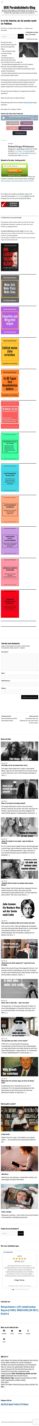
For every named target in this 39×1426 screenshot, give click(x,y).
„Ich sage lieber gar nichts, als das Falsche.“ (14, 1041)
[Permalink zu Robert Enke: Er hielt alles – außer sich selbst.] (19, 998)
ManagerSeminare (8, 1306)
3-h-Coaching (20, 196)
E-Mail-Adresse (6, 681)
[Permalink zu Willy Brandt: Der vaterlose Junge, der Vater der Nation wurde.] (19, 1076)
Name (3, 673)
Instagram (4, 1333)
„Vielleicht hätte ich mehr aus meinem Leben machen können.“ (17, 884)
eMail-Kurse (32, 153)
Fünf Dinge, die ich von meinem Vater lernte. (14, 765)
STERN (12, 1310)
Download (13, 128)
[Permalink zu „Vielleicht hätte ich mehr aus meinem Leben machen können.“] (19, 878)
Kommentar (5, 652)
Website (3, 688)
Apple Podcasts (13, 123)
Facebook (28, 1333)
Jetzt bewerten (27, 123)
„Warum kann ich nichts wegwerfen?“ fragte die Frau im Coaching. (18, 964)
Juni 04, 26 (4, 921)
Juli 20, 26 (4, 839)
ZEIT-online (22, 1306)
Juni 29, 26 (4, 881)
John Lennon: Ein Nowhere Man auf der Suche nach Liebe (18, 923)
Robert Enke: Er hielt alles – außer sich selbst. (15, 1003)
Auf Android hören (26, 128)
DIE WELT (33, 1310)
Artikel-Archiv (5, 1134)
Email (4, 1341)
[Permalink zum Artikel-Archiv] (19, 1131)
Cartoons (25, 155)
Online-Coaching (6, 1212)
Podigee (25, 1404)
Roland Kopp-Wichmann (16, 28)
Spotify (4, 1404)
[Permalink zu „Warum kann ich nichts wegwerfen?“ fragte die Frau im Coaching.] (19, 958)
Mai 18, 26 (4, 961)
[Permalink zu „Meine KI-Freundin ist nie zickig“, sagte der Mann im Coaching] (19, 836)
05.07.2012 (4, 28)
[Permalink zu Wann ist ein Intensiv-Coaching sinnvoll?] (19, 798)
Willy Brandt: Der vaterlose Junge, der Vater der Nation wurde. (17, 1082)
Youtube (20, 1333)
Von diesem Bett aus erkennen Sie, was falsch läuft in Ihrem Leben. (29, 719)
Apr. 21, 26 (4, 1038)
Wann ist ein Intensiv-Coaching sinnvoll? (13, 803)
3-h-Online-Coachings (22, 151)
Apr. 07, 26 (4, 1079)
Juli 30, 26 (4, 801)
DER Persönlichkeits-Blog (19, 7)
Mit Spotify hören (20, 133)
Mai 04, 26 (4, 1000)
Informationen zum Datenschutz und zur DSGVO (17, 181)
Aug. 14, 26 (4, 763)
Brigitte (4, 1313)
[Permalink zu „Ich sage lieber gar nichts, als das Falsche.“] (19, 1036)
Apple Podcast (14, 1404)
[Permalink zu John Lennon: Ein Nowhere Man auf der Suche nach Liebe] (19, 918)
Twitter (12, 1333)
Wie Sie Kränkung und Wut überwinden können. (9, 718)
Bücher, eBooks (19, 153)
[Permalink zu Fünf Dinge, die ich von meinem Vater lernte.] (19, 760)
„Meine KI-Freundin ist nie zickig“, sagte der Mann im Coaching (17, 842)
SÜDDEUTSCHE (22, 1310)
